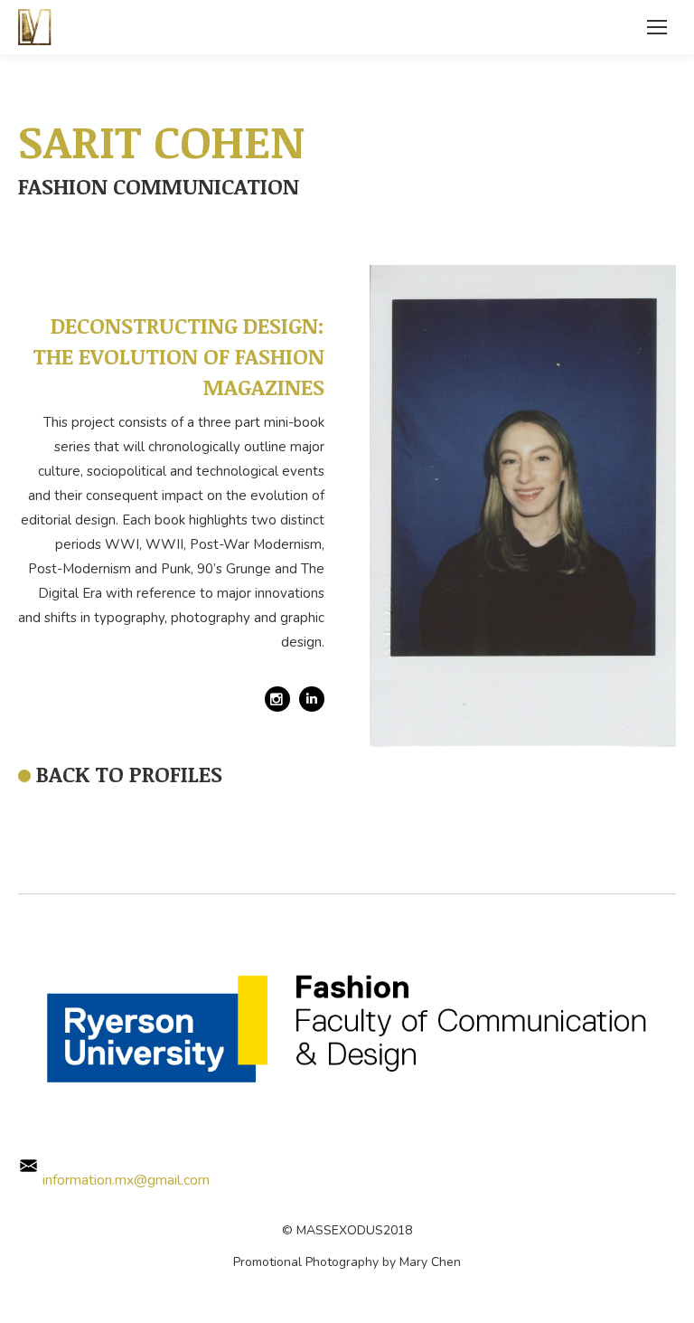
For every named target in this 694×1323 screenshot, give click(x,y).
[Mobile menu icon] (657, 27)
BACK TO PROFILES (129, 774)
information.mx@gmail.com (124, 1180)
